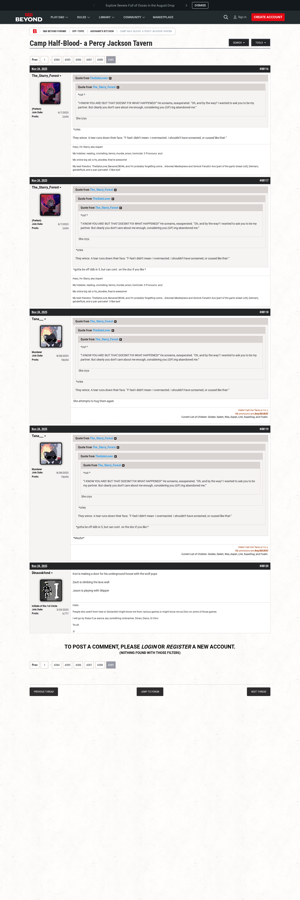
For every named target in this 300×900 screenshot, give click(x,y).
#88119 (264, 429)
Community (132, 17)
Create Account (268, 17)
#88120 (264, 566)
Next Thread (258, 691)
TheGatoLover (99, 78)
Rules (81, 17)
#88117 (264, 180)
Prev (35, 59)
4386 (78, 59)
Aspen (233, 417)
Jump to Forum (150, 691)
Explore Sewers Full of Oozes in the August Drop (140, 5)
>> (110, 78)
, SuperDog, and (252, 417)
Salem (220, 417)
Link (240, 417)
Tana (257, 410)
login (149, 647)
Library (105, 17)
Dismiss (200, 5)
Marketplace (163, 17)
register (178, 647)
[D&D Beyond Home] (28, 17)
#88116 (264, 69)
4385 (67, 59)
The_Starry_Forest (104, 87)
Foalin (264, 417)
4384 (57, 59)
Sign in (242, 17)
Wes (227, 417)
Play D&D (57, 17)
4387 (89, 59)
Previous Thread (44, 691)
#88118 (264, 312)
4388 (100, 59)
